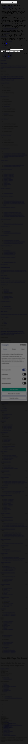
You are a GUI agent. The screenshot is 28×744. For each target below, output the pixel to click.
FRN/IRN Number (5, 49)
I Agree (3, 51)
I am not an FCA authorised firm (12, 51)
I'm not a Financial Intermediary (10, 2)
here (7, 43)
